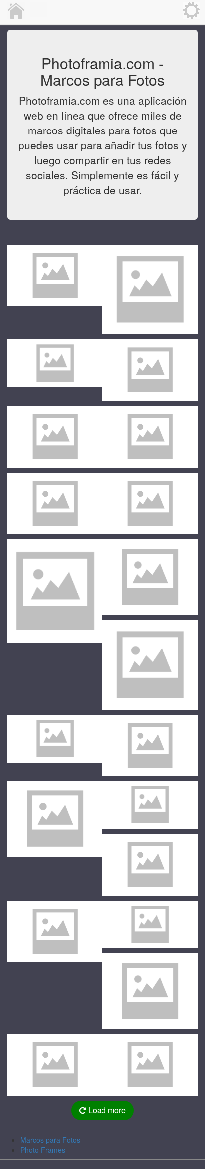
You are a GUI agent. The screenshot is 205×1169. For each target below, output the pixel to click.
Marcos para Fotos (50, 1140)
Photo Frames (42, 1150)
